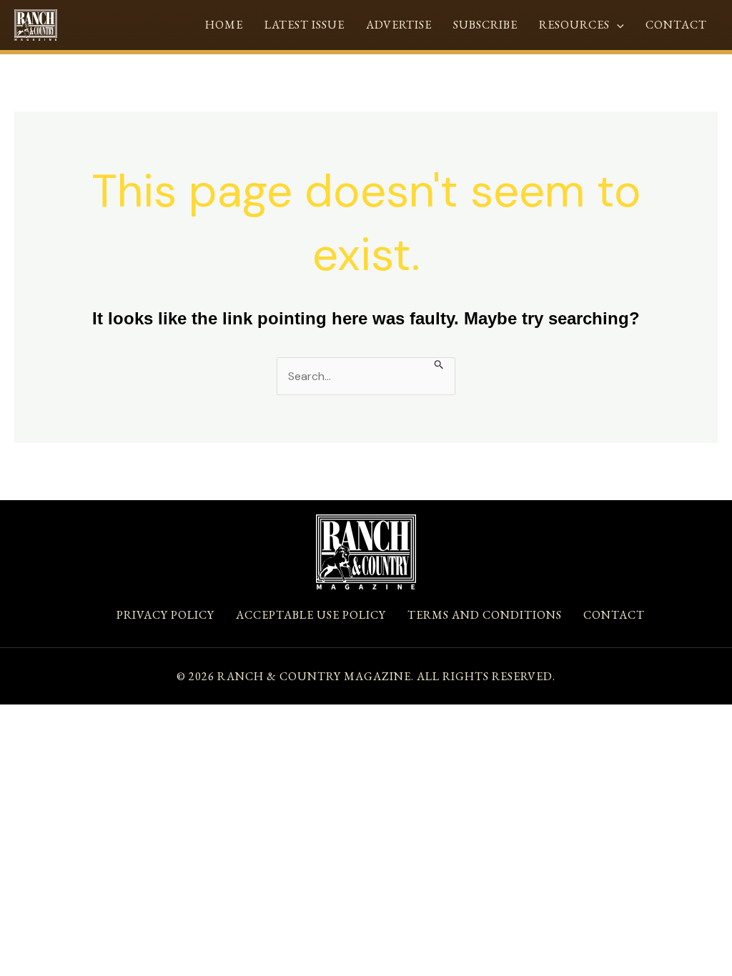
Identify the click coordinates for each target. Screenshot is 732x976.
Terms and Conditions (484, 614)
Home (224, 24)
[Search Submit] (439, 363)
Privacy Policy (165, 614)
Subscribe (485, 24)
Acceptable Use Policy (311, 614)
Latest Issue (304, 24)
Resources (574, 24)
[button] (617, 24)
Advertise (399, 24)
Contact (676, 24)
